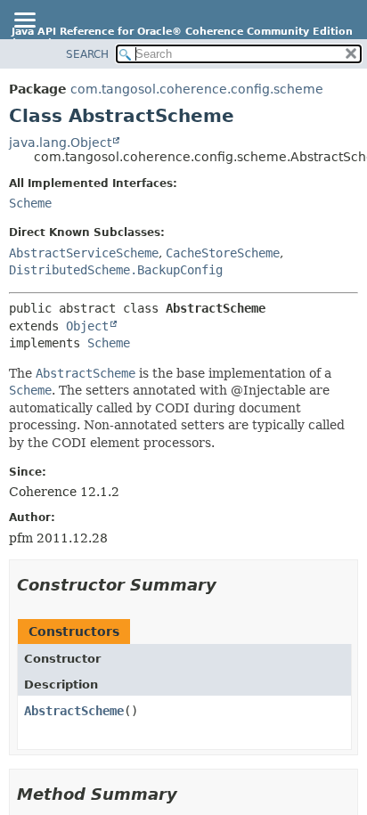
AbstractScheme (74, 711)
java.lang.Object (60, 142)
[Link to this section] (229, 584)
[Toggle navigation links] (24, 21)
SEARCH (87, 54)
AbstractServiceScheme (84, 253)
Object (87, 326)
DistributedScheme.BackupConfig (116, 270)
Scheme (30, 203)
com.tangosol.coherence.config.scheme (196, 89)
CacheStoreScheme (223, 253)
